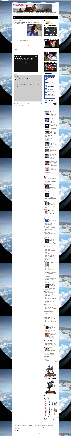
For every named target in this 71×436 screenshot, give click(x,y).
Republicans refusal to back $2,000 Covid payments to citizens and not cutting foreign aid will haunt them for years (53, 163)
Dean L (18, 78)
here (17, 49)
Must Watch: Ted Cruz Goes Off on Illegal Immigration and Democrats (53, 132)
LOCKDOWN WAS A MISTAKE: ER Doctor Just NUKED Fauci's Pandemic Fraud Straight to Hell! (53, 112)
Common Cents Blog (48, 184)
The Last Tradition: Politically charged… (49, 80)
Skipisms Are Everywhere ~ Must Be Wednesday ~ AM (52, 234)
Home (15, 17)
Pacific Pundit (47, 304)
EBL (46, 201)
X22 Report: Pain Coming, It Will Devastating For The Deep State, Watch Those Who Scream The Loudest (53, 125)
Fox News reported (22, 44)
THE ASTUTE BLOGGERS (49, 340)
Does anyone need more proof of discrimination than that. (52, 313)
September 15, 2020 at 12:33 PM (23, 78)
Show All (56, 361)
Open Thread (47, 298)
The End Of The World (52, 284)
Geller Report (47, 356)
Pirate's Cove (47, 177)
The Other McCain (48, 254)
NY (16, 34)
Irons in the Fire (47, 325)
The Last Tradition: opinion (48, 93)
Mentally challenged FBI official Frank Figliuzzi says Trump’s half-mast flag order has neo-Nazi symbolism (53, 120)
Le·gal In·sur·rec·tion (48, 317)
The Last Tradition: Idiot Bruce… (49, 97)
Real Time (49, 98)
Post (18, 34)
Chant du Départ (47, 238)
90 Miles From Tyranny (48, 209)
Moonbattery (47, 297)
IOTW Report (47, 291)
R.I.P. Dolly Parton (51, 333)
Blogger (39, 433)
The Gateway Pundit (48, 276)
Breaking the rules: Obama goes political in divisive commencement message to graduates (53, 168)
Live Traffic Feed (50, 75)
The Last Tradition (51, 82)
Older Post (40, 103)
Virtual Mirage (47, 226)
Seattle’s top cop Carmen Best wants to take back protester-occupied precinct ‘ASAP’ (53, 143)
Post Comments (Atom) (21, 105)
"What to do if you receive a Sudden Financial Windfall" (52, 220)
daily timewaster (47, 261)
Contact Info (21, 17)
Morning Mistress (51, 210)
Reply (17, 86)
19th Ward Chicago (48, 246)
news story (17, 74)
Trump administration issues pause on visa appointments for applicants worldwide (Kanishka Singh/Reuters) (50, 269)
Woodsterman (47, 232)
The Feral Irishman (48, 332)
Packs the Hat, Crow (52, 262)
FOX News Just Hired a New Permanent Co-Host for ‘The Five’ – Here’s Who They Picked (50, 278)
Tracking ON (52, 98)
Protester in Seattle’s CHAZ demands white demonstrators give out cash (53, 150)
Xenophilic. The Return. (49, 311)
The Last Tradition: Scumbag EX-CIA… (49, 89)
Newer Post (16, 103)
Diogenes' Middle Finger (49, 347)
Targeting (46, 227)
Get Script (47, 98)
